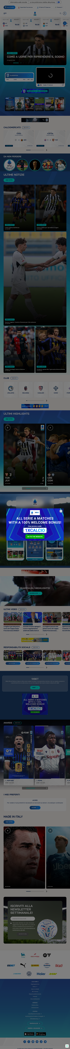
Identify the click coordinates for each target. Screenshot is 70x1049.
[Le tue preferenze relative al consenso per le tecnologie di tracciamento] (67, 1046)
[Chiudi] (61, 511)
